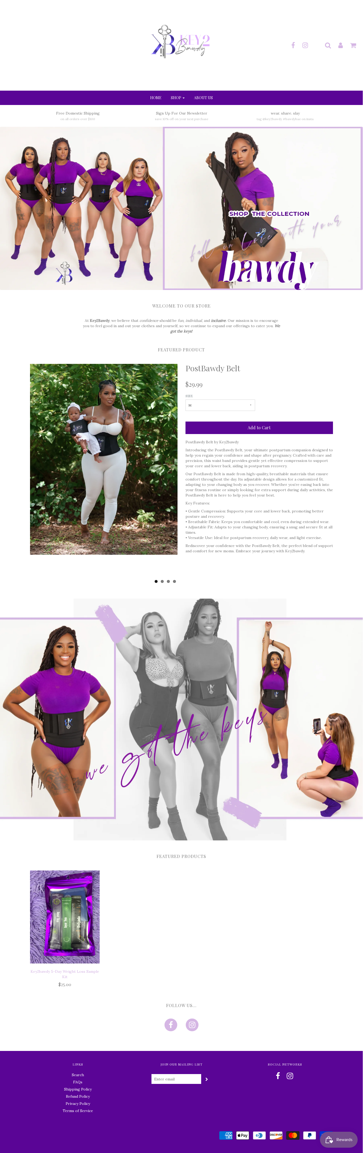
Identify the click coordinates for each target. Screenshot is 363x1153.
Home (156, 97)
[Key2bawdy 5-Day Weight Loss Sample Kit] (65, 916)
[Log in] (337, 45)
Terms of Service (78, 1110)
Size (189, 396)
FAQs (77, 1082)
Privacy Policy (78, 1103)
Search (78, 1074)
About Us (203, 97)
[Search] (324, 45)
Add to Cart (259, 427)
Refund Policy (78, 1096)
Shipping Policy (78, 1089)
